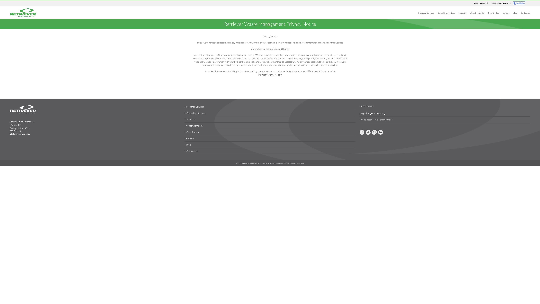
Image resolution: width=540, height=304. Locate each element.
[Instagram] (374, 132)
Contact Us (191, 151)
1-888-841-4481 (480, 3)
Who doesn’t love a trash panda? (376, 119)
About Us (190, 119)
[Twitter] (368, 132)
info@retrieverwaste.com (500, 3)
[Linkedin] (380, 132)
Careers (190, 138)
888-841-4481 (16, 131)
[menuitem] (427, 12)
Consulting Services (195, 113)
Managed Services (195, 106)
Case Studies (192, 132)
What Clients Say (194, 125)
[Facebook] (362, 132)
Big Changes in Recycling (373, 113)
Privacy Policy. (300, 163)
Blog (188, 144)
